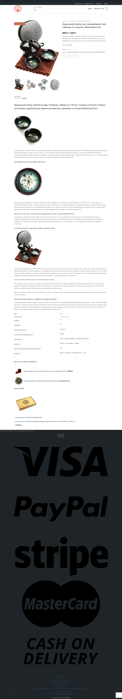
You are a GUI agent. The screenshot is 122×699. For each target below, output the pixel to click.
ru (105, 3)
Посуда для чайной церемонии (79, 21)
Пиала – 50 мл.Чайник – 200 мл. (69, 343)
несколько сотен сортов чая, (74, 302)
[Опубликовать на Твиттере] (67, 56)
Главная (65, 21)
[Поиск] (35, 10)
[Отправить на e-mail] (62, 435)
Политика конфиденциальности (61, 694)
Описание (17, 98)
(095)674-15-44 (89, 3)
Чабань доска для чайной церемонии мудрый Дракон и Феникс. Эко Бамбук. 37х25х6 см (45, 421)
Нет (61, 348)
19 (60, 320)
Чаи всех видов (61, 676)
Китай (62, 334)
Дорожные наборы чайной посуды (78, 52)
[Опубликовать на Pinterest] (73, 56)
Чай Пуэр (61, 679)
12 (60, 324)
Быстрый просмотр (22, 426)
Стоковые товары (61, 686)
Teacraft (62, 329)
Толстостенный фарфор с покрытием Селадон (74, 338)
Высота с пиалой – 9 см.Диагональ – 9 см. (73, 353)
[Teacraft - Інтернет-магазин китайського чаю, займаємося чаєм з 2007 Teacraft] (22, 8)
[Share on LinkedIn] (76, 56)
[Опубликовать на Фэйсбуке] (64, 56)
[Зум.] (16, 75)
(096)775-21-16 (79, 3)
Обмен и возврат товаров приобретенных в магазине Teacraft (61, 689)
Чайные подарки (61, 684)
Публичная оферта (61, 691)
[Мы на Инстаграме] (59, 435)
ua (107, 3)
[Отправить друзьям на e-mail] (70, 56)
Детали (24, 98)
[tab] (17, 98)
